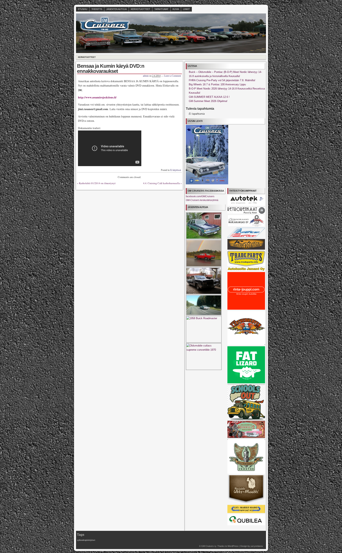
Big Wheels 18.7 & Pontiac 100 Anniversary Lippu (217, 84)
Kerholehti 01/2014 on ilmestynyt (97, 183)
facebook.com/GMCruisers (200, 196)
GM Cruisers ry (208, 546)
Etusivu (82, 9)
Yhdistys (96, 9)
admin (146, 75)
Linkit (186, 9)
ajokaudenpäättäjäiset (86, 540)
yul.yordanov (257, 546)
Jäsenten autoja (116, 9)
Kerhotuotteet (140, 9)
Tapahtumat (161, 9)
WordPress (233, 546)
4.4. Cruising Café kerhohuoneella (161, 183)
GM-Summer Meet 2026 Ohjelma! (208, 101)
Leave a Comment (172, 75)
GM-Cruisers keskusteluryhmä (202, 200)
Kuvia (176, 9)
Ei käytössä (175, 170)
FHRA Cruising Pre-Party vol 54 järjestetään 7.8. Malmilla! (222, 80)
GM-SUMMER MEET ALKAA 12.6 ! (209, 96)
